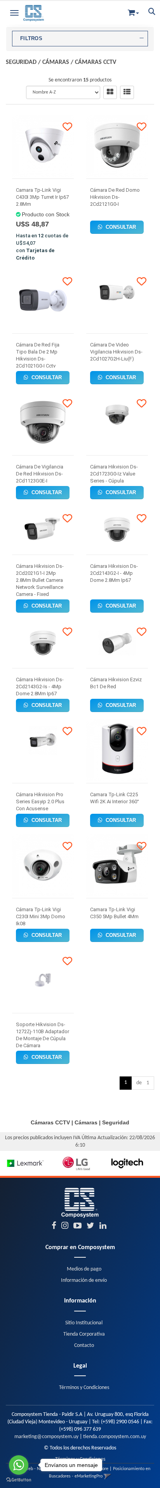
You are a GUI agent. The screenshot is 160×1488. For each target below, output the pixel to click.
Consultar (120, 227)
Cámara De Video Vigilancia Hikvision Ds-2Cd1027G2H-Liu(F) (116, 352)
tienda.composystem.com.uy (114, 1437)
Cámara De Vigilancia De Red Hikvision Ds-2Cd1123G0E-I (39, 474)
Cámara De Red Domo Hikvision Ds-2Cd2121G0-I (115, 197)
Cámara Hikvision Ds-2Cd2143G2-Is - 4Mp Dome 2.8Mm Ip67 (40, 686)
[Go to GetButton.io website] (18, 1480)
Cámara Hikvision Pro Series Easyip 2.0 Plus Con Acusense (40, 801)
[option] (25, 1163)
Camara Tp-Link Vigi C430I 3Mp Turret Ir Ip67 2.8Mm (42, 197)
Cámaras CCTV (95, 62)
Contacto (84, 1345)
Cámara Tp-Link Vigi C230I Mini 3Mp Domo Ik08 (40, 916)
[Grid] (110, 92)
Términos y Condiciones (84, 1388)
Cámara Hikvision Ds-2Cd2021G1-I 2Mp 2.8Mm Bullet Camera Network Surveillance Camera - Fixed (40, 580)
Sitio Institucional (84, 1323)
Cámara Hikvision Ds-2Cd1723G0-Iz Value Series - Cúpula (114, 474)
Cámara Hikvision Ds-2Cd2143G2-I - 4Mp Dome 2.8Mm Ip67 (114, 573)
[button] (133, 11)
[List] (127, 92)
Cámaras (55, 62)
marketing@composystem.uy (46, 1437)
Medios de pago (84, 1269)
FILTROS (31, 38)
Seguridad (21, 62)
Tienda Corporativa (84, 1334)
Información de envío (84, 1280)
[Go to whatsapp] (18, 1465)
